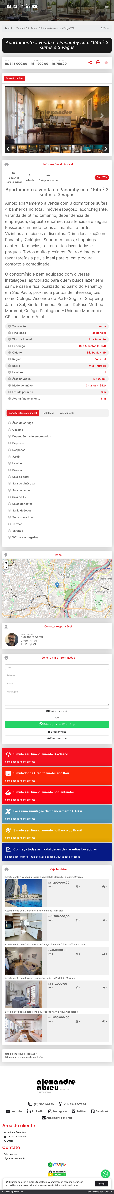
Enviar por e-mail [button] (58, 711)
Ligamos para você (14, 1158)
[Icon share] (9, 6)
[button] (13, 115)
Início (10, 28)
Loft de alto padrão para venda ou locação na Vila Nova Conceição (41, 1011)
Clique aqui (11, 1057)
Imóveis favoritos (16, 1132)
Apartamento (52, 28)
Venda (19, 28)
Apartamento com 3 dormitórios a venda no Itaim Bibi (34, 910)
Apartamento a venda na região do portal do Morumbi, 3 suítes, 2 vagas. (44, 877)
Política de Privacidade (65, 1185)
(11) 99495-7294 (75, 1104)
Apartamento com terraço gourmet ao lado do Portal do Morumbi (40, 978)
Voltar (106, 28)
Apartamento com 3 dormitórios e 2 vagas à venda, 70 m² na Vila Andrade (45, 944)
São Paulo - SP (34, 28)
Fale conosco (11, 1154)
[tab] (14, 78)
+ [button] (6, 562)
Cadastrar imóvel (16, 1136)
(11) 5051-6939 (44, 1104)
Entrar (9, 1140)
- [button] (6, 567)
